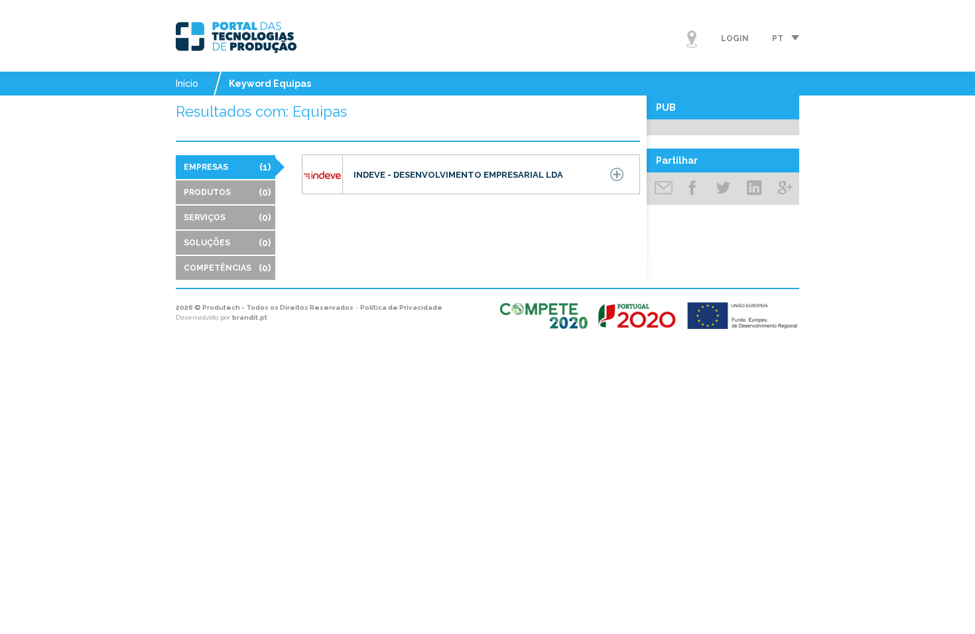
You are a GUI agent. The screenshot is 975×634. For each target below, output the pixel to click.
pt (777, 38)
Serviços (227, 217)
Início (187, 83)
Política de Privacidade (401, 307)
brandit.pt (249, 317)
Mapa (691, 39)
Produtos (227, 192)
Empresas (227, 167)
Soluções (227, 242)
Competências (227, 268)
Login (735, 38)
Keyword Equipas (270, 83)
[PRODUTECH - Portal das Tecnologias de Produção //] (236, 37)
